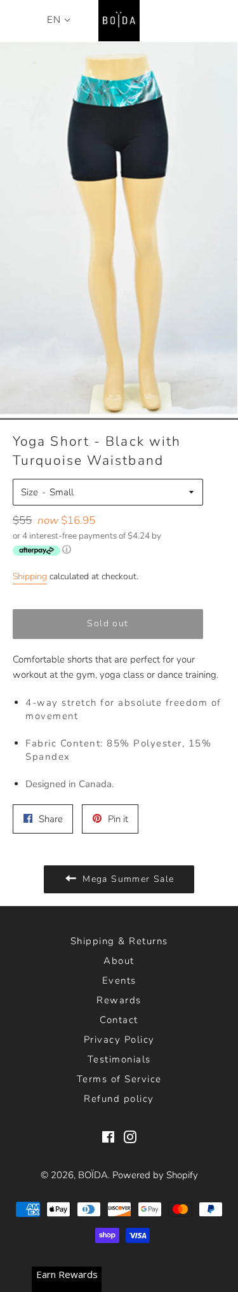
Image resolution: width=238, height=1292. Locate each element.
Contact (119, 1020)
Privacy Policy (119, 1039)
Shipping (30, 576)
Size (29, 492)
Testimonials (119, 1059)
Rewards (119, 1000)
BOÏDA (93, 1175)
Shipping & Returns (119, 941)
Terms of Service (119, 1079)
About (119, 960)
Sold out (107, 623)
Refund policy (119, 1098)
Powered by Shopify (155, 1175)
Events (119, 980)
